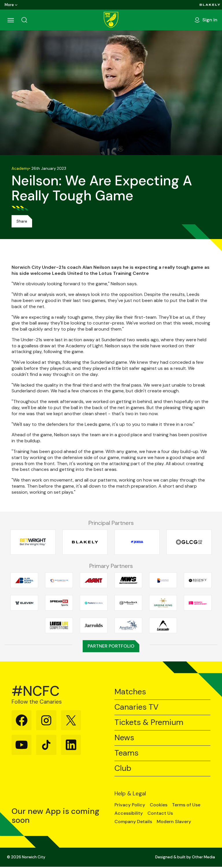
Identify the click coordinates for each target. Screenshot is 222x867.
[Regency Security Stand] (198, 580)
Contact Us (160, 813)
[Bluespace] (163, 580)
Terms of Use (186, 805)
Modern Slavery (174, 822)
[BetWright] (33, 542)
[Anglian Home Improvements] (128, 625)
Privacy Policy (129, 805)
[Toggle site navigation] (10, 20)
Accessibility (128, 813)
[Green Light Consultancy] (189, 542)
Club (122, 768)
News (124, 738)
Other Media (203, 857)
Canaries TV (136, 707)
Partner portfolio (111, 646)
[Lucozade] (163, 625)
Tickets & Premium (148, 722)
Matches (130, 692)
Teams (126, 753)
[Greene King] (163, 603)
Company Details (133, 822)
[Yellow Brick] (128, 603)
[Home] (111, 20)
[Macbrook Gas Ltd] (59, 580)
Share (21, 221)
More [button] (9, 4)
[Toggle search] (24, 20)
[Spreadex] (59, 603)
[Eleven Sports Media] (24, 603)
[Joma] (137, 542)
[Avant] (94, 580)
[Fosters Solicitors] (94, 603)
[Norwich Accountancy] (198, 603)
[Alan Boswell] (24, 580)
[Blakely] (210, 5)
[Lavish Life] (59, 625)
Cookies (158, 805)
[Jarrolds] (94, 625)
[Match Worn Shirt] (128, 580)
